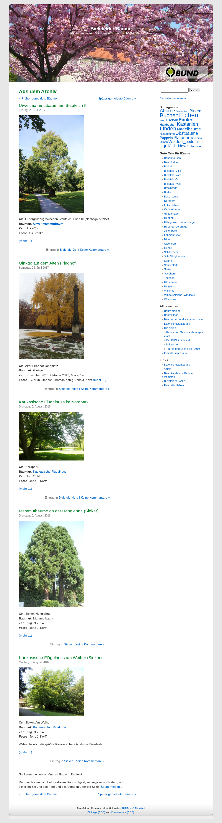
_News (182, 146)
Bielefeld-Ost (68, 249)
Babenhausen (172, 158)
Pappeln (166, 138)
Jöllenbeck (170, 230)
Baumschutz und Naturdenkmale (183, 319)
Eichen (188, 115)
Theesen (169, 277)
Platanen (181, 137)
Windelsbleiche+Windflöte (179, 295)
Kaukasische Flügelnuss (49, 471)
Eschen (172, 120)
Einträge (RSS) (96, 812)
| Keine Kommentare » (93, 249)
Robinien (196, 138)
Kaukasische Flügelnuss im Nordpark (54, 402)
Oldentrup (170, 243)
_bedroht (191, 142)
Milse (167, 239)
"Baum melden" (110, 786)
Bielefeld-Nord (68, 497)
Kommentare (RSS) (122, 812)
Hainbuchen (168, 124)
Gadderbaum (172, 209)
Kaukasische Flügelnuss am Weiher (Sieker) (60, 657)
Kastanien (187, 124)
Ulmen (164, 142)
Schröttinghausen (174, 256)
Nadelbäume (189, 129)
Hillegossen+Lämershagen (180, 222)
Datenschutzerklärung (177, 323)
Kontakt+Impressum (176, 353)
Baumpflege (171, 315)
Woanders (170, 299)
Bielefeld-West (172, 183)
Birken (195, 111)
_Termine (195, 146)
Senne (168, 260)
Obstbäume (186, 133)
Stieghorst (170, 273)
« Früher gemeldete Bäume (38, 98)
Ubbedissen (171, 282)
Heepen (169, 218)
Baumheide (171, 162)
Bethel (168, 166)
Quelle (168, 248)
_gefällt (167, 145)
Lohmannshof (172, 235)
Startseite (165, 98)
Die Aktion (170, 328)
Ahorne (167, 110)
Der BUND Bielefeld (178, 340)
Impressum (179, 98)
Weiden (175, 141)
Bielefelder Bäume (111, 28)
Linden (168, 128)
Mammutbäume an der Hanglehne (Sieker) (58, 511)
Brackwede (170, 187)
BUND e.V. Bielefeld (133, 808)
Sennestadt (171, 265)
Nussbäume (167, 133)
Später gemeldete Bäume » (117, 98)
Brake (167, 192)
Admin (167, 369)
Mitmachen (172, 344)
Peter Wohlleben (174, 385)
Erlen (162, 120)
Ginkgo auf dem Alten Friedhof (47, 263)
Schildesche (171, 252)
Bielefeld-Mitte (68, 388)
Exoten (186, 119)
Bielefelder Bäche (174, 381)
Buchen (169, 115)
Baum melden (172, 311)
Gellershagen (172, 213)
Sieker (68, 644)
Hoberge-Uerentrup (175, 226)
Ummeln (169, 286)
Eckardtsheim (172, 205)
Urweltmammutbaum (48, 223)
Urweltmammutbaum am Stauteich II (52, 105)
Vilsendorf (170, 290)
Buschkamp (171, 196)
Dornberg (169, 200)
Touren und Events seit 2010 (183, 348)
